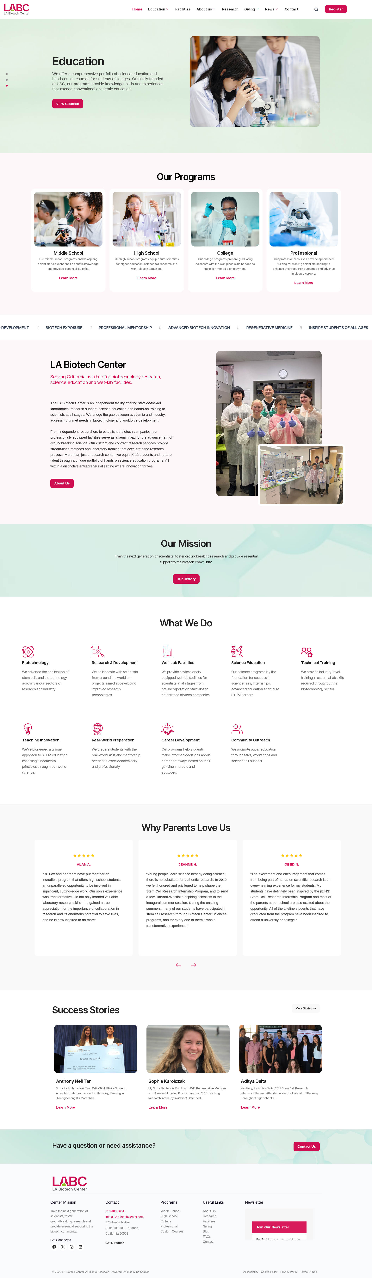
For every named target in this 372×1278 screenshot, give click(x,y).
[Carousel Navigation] (186, 965)
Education (156, 9)
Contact (292, 9)
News (270, 9)
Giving (249, 9)
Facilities (183, 9)
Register (336, 9)
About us (204, 9)
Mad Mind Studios (138, 1271)
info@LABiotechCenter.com (124, 1217)
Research (230, 9)
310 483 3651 (114, 1211)
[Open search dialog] (316, 10)
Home (137, 9)
